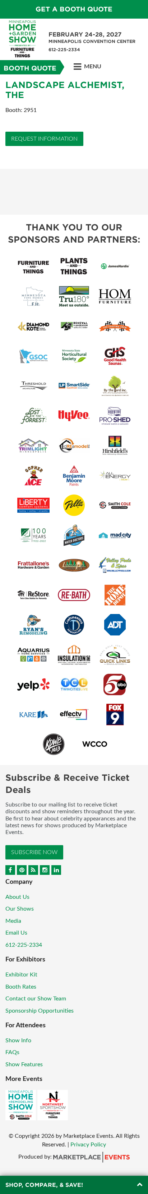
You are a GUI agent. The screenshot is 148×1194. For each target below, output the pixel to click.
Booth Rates (20, 987)
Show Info (18, 1040)
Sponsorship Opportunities (39, 1011)
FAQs (12, 1052)
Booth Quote (30, 68)
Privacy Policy (88, 1144)
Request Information (44, 139)
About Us (17, 897)
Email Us (16, 933)
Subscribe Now (34, 852)
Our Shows (19, 909)
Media (13, 921)
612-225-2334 (23, 945)
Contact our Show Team (35, 999)
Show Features (24, 1064)
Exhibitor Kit (21, 975)
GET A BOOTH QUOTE (74, 9)
